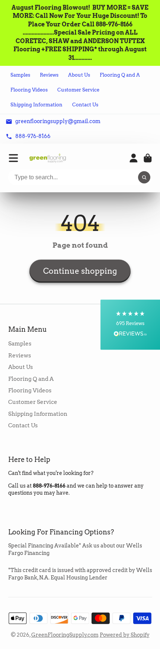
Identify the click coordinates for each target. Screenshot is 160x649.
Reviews (49, 75)
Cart (147, 158)
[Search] (144, 177)
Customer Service (78, 90)
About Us (79, 75)
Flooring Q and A (120, 75)
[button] (130, 324)
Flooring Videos (29, 90)
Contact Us (85, 104)
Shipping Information (36, 104)
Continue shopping (80, 271)
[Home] (47, 157)
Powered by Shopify (125, 635)
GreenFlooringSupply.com (65, 635)
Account (133, 158)
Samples (20, 75)
